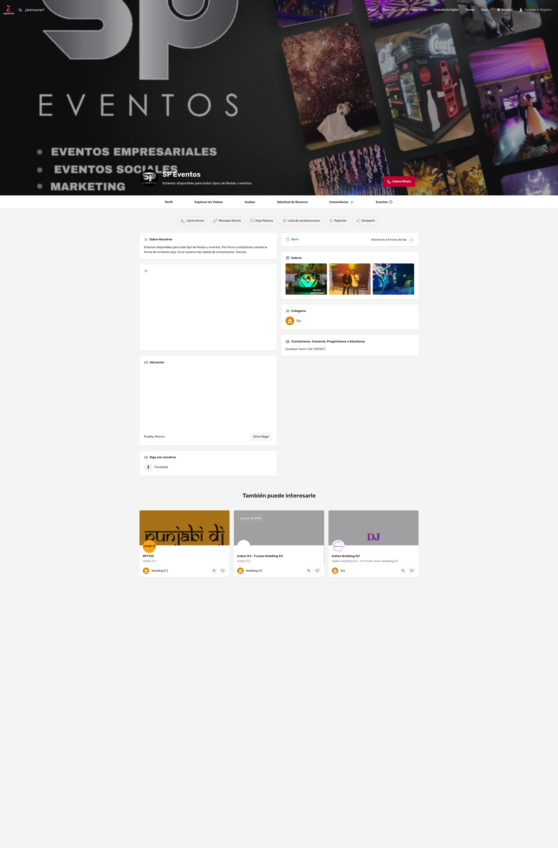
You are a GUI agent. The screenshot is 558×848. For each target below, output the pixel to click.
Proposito (388, 10)
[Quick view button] (214, 570)
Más (484, 10)
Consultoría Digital (446, 10)
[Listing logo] (149, 178)
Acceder (530, 10)
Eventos (382, 202)
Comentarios (341, 202)
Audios (250, 202)
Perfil (169, 202)
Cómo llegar (261, 436)
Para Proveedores (414, 10)
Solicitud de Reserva (292, 202)
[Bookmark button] (222, 570)
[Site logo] (9, 9)
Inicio (372, 10)
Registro (545, 10)
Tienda (470, 10)
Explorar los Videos (208, 202)
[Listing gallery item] (306, 279)
